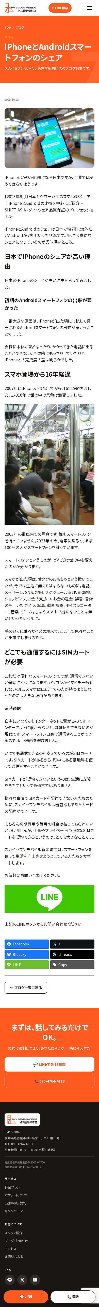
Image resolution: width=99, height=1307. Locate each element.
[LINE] (10, 1280)
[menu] (89, 8)
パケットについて (16, 1195)
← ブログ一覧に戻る (26, 987)
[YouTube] (35, 1280)
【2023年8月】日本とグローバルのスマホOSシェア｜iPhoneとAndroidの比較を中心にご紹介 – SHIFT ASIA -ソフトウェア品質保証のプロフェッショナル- (49, 206)
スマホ (9, 37)
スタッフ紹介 (13, 1232)
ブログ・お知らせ (16, 1240)
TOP (8, 27)
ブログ (20, 27)
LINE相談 (61, 8)
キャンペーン (14, 1210)
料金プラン (12, 1187)
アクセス (10, 1248)
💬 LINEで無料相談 (49, 1064)
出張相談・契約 (15, 1203)
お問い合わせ (14, 1256)
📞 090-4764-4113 (49, 1081)
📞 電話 (73, 1296)
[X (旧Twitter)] (22, 1280)
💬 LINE (26, 1296)
